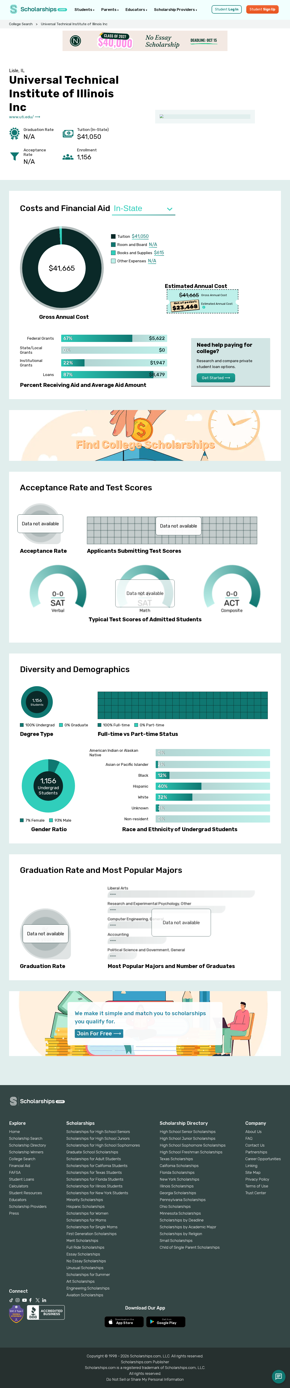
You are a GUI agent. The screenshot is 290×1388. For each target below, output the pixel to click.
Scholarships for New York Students (97, 1193)
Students (84, 9)
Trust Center (255, 1193)
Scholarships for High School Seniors (98, 1131)
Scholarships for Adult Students (93, 1159)
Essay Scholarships (83, 1254)
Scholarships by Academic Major (188, 1227)
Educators (136, 9)
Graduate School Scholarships (92, 1152)
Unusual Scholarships (85, 1267)
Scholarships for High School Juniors (98, 1138)
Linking (251, 1165)
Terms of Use (256, 1186)
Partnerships (256, 1152)
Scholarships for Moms (86, 1220)
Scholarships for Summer (88, 1274)
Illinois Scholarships (177, 1186)
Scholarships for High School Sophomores (103, 1145)
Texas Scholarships (176, 1159)
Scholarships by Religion (181, 1233)
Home (14, 1131)
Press (14, 1213)
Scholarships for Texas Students (94, 1172)
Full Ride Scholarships (85, 1247)
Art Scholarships (80, 1281)
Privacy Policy (257, 1179)
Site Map (253, 1172)
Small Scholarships (176, 1240)
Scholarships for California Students (97, 1165)
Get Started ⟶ (216, 378)
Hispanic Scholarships (85, 1206)
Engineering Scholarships (88, 1288)
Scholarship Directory (27, 1145)
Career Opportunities (263, 1159)
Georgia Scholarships (178, 1193)
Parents (109, 9)
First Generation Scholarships (91, 1233)
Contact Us (255, 1145)
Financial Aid (19, 1165)
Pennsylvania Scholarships (183, 1199)
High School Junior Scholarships (187, 1138)
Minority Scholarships (84, 1199)
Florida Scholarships (177, 1172)
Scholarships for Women (87, 1213)
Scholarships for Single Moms (92, 1227)
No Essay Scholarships (86, 1261)
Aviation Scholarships (84, 1295)
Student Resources (25, 1193)
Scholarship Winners (26, 1152)
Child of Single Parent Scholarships (190, 1247)
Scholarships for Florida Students (94, 1179)
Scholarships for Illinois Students (94, 1186)
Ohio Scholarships (175, 1206)
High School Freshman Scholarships (191, 1152)
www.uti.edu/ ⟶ (24, 117)
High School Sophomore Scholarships (193, 1145)
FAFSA (15, 1172)
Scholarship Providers (175, 9)
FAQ (248, 1138)
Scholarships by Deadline (182, 1220)
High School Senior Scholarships (188, 1131)
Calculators (18, 1186)
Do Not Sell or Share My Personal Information (145, 1379)
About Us (253, 1131)
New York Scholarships (179, 1179)
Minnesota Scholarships (180, 1213)
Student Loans (21, 1179)
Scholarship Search (25, 1138)
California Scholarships (179, 1165)
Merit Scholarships (82, 1240)
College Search (21, 24)
